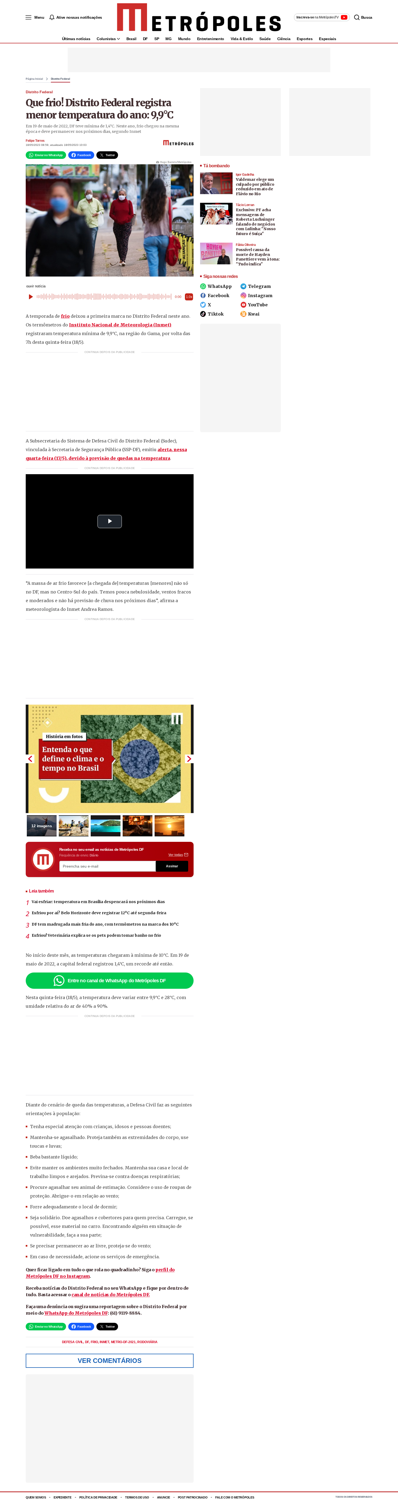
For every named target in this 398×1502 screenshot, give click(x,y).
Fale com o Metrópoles (234, 1497)
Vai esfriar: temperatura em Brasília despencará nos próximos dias (98, 901)
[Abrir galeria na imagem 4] (137, 825)
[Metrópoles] (199, 17)
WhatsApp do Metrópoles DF (76, 1313)
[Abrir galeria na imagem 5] (169, 825)
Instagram (260, 295)
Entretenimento (210, 39)
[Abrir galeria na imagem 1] (110, 759)
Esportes (304, 39)
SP (156, 39)
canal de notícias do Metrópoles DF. (110, 1294)
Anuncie (163, 1497)
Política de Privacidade (98, 1497)
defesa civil (73, 1342)
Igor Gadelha (245, 174)
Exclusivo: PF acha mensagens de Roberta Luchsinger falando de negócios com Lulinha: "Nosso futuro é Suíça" (255, 221)
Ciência (284, 39)
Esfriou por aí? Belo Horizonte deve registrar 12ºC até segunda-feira (99, 912)
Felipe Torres (35, 141)
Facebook (218, 295)
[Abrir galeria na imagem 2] (74, 825)
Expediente (62, 1497)
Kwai (254, 314)
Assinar (172, 866)
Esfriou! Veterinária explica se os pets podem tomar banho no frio (96, 935)
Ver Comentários (110, 1360)
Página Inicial (34, 79)
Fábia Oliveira (246, 245)
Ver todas (175, 855)
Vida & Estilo (242, 39)
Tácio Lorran (245, 205)
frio (65, 316)
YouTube (258, 304)
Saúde (264, 39)
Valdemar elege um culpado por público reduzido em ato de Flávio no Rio (255, 186)
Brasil (131, 39)
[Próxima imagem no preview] (189, 759)
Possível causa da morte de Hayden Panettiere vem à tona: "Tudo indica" (257, 257)
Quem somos (36, 1497)
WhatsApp (220, 286)
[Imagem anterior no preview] (30, 759)
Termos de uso (137, 1497)
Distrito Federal (60, 79)
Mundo (184, 39)
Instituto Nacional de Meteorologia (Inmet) (120, 325)
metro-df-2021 (123, 1342)
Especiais (327, 39)
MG (168, 39)
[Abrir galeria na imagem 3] (105, 825)
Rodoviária (147, 1342)
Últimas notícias (76, 39)
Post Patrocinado (193, 1497)
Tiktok (216, 314)
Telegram (259, 286)
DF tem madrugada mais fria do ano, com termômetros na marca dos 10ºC (105, 924)
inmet (105, 1342)
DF (145, 39)
